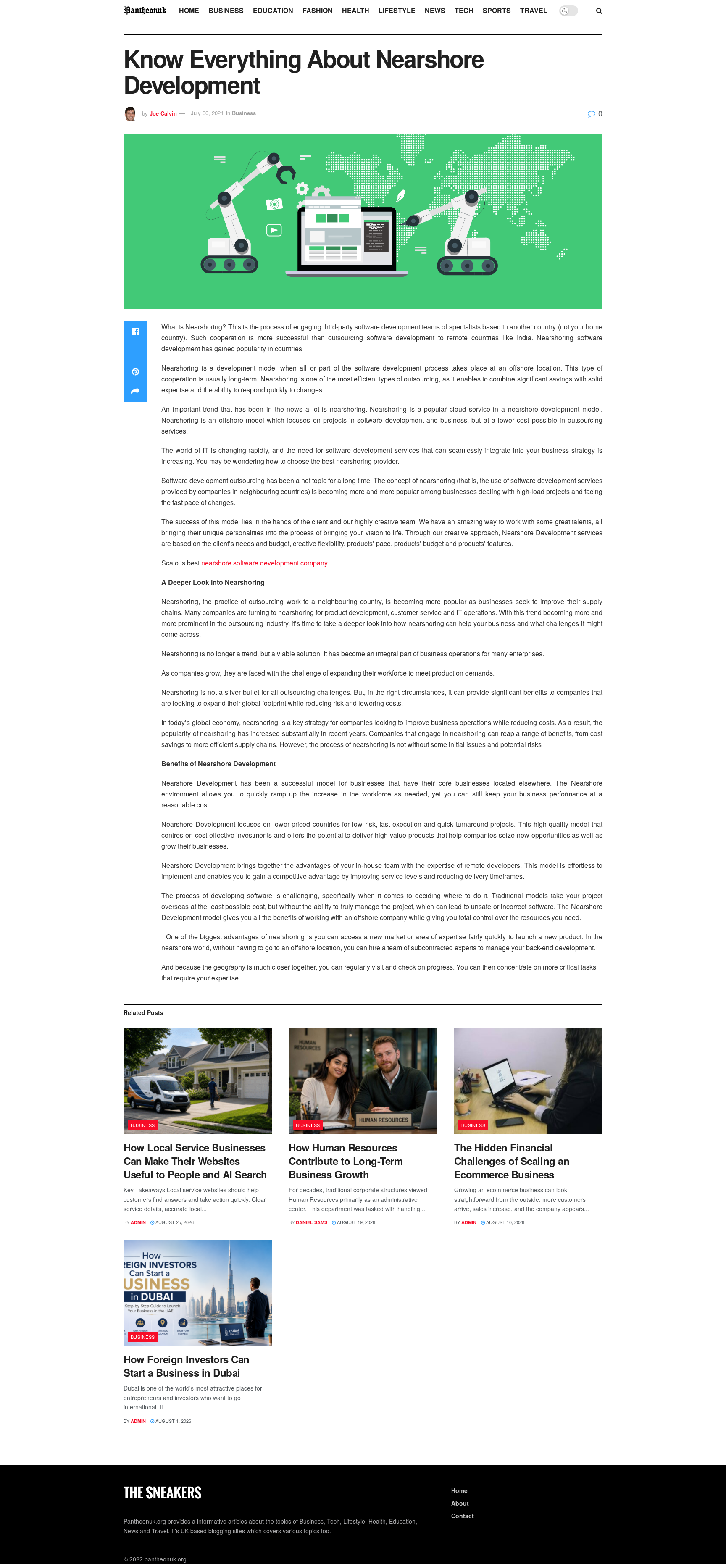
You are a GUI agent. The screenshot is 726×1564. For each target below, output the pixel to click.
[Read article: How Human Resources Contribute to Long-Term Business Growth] (363, 1081)
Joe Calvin (163, 113)
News (435, 10)
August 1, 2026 (172, 1420)
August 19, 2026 (355, 1222)
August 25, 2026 (174, 1222)
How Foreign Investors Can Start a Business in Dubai (187, 1366)
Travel (533, 10)
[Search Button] (599, 10)
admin (138, 1222)
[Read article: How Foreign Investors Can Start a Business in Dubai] (198, 1293)
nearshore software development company (264, 563)
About (460, 1503)
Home (189, 10)
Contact (462, 1515)
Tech (464, 10)
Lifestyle (397, 10)
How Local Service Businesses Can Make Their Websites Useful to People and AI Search (195, 1160)
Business (226, 10)
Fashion (317, 10)
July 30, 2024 (207, 113)
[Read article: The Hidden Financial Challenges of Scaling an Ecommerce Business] (528, 1081)
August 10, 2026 (504, 1222)
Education (273, 10)
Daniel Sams (311, 1222)
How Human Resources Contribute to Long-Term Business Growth (345, 1160)
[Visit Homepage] (145, 10)
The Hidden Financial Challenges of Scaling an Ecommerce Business (511, 1160)
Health (355, 10)
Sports (497, 10)
